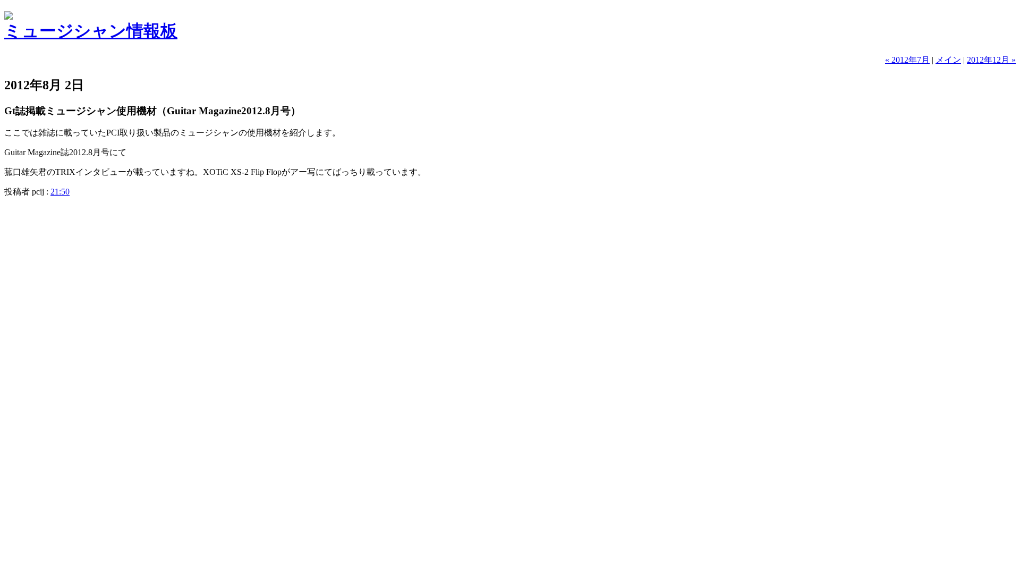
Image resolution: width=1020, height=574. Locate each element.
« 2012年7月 (907, 59)
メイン (948, 59)
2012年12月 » (991, 59)
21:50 (60, 191)
